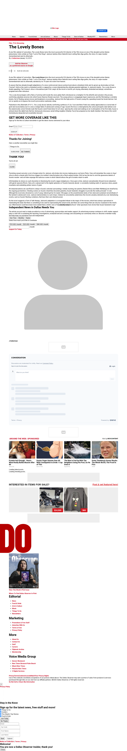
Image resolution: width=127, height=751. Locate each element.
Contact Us (16, 642)
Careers (15, 647)
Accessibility (29, 676)
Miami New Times (18, 666)
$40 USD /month (42, 224)
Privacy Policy (17, 630)
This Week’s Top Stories (10, 714)
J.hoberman (15, 58)
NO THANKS (25, 152)
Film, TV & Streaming (16, 43)
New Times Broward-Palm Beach (24, 663)
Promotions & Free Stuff (20, 623)
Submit (9, 739)
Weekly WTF (91, 36)
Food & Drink (32, 36)
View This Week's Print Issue (19, 590)
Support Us (102, 30)
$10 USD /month (15, 224)
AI (34, 676)
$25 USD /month (29, 224)
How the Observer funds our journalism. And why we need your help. (63, 39)
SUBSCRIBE (15, 152)
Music (56, 36)
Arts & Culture (45, 36)
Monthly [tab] (21, 218)
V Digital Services (18, 671)
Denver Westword (18, 661)
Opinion (22, 36)
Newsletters (103, 36)
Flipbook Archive (18, 649)
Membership (16, 652)
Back (2, 739)
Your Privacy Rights (42, 676)
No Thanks (4, 721)
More (113, 36)
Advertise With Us (18, 625)
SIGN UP (14, 132)
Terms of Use (17, 628)
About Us (15, 639)
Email (11, 126)
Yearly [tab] (28, 218)
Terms (26, 135)
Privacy (32, 135)
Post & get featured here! (105, 484)
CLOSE (12, 167)
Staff (14, 644)
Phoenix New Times (19, 669)
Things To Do (66, 36)
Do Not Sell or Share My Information (22, 682)
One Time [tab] (13, 218)
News (14, 36)
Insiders (4, 712)
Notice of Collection (16, 135)
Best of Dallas (79, 36)
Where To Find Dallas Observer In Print (23, 593)
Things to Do (6, 710)
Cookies (22, 676)
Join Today (4, 718)
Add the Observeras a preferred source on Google (21, 65)
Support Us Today (15, 229)
